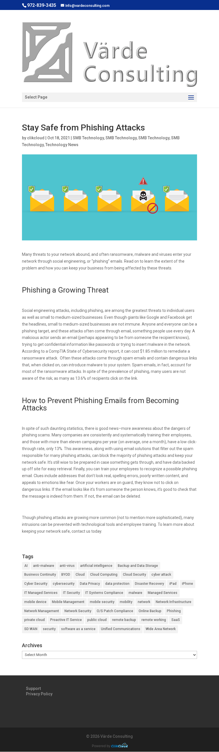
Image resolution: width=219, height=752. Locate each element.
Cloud (80, 575)
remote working (153, 620)
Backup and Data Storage (138, 566)
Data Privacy (90, 584)
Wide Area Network (161, 629)
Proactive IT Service (66, 620)
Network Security (77, 611)
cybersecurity (63, 584)
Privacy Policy (39, 694)
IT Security (71, 593)
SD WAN (30, 629)
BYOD (65, 575)
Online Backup (150, 611)
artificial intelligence (96, 566)
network (144, 602)
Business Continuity (40, 575)
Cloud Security (134, 575)
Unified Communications (120, 629)
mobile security (102, 602)
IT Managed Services (41, 593)
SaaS (175, 620)
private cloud (34, 620)
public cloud (97, 620)
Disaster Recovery (149, 584)
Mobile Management (68, 602)
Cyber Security (35, 584)
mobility (126, 602)
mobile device (35, 602)
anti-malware (43, 566)
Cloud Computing (103, 575)
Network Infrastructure (173, 602)
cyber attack (161, 575)
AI (26, 566)
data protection (117, 584)
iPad (173, 584)
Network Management (41, 611)
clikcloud (35, 138)
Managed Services (162, 593)
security (49, 629)
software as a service (78, 629)
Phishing (174, 611)
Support (33, 688)
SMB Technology (88, 138)
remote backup (124, 620)
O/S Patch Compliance (115, 611)
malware (135, 593)
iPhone (187, 584)
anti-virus (67, 566)
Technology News (61, 144)
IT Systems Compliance (104, 593)
